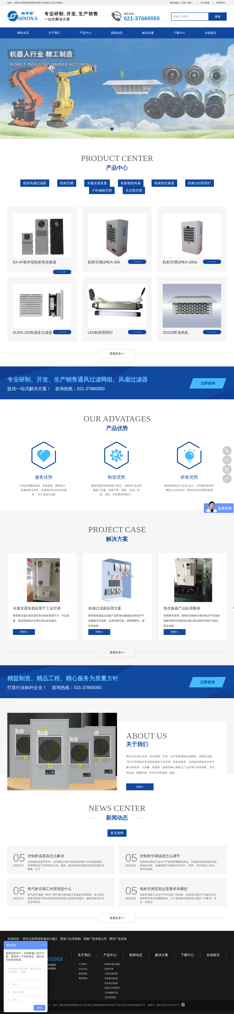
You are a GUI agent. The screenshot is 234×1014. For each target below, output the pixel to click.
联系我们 (220, 2)
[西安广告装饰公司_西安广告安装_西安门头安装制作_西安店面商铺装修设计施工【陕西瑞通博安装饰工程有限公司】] (56, 16)
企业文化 (83, 969)
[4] (117, 88)
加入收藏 (205, 2)
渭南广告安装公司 (95, 938)
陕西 (25, 2)
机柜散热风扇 (131, 183)
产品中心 (85, 32)
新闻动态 (117, 32)
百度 (183, 2)
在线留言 (210, 32)
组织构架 (83, 973)
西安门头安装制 (70, 938)
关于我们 (54, 32)
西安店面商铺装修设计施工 (40, 938)
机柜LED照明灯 (199, 183)
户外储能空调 (102, 190)
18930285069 (227, 450)
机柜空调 (66, 183)
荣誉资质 (83, 978)
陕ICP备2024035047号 (168, 1005)
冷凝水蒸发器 (97, 183)
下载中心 (179, 32)
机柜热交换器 (164, 183)
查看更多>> (117, 353)
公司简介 (83, 964)
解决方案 (148, 32)
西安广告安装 (118, 938)
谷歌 (189, 2)
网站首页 (23, 32)
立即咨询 (208, 383)
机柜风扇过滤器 (34, 183)
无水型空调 (134, 190)
